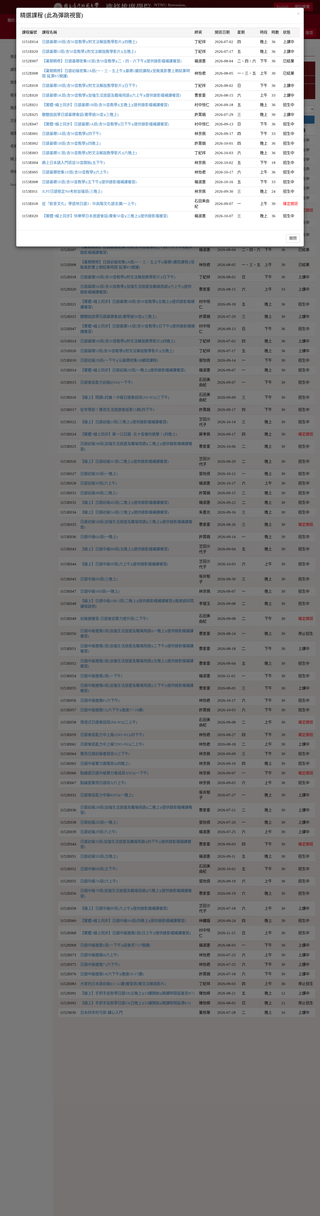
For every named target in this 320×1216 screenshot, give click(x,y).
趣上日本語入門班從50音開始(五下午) (73, 163)
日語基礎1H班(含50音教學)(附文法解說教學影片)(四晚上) (89, 42)
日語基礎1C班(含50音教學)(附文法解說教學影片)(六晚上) (89, 153)
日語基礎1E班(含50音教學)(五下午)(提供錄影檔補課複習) (89, 182)
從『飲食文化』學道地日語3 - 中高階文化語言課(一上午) (89, 204)
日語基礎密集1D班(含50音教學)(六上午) (75, 172)
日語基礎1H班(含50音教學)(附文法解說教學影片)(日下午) (89, 86)
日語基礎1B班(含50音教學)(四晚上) (71, 143)
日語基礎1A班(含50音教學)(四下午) (71, 134)
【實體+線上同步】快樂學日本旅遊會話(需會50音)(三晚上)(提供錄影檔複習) (105, 216)
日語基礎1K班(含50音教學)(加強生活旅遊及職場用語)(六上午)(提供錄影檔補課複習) (111, 95)
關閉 (293, 238)
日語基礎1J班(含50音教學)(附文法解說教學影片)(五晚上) (89, 52)
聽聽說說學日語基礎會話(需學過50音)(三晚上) (80, 115)
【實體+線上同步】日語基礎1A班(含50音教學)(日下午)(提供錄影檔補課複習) (105, 124)
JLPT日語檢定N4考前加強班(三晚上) (72, 191)
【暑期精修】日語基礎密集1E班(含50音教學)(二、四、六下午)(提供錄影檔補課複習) (112, 61)
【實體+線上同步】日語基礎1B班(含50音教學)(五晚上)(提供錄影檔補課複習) (105, 105)
